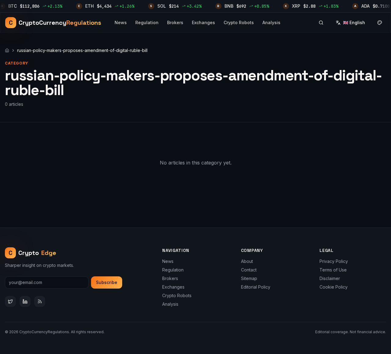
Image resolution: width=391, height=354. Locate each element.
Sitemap (249, 278)
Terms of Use (333, 269)
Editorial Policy (255, 286)
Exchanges (203, 22)
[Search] (321, 23)
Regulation (147, 22)
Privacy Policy (334, 261)
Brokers (175, 22)
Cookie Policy (334, 286)
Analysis (271, 22)
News (121, 22)
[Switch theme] (380, 23)
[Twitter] (10, 301)
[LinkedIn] (25, 301)
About (247, 261)
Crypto (33, 253)
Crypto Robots (239, 22)
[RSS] (39, 301)
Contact (249, 269)
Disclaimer (330, 278)
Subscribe (106, 282)
